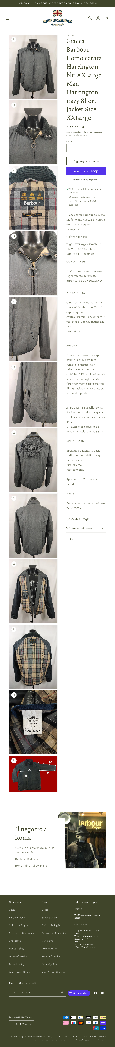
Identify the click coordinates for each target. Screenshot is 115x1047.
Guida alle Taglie (18, 925)
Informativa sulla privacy (94, 1036)
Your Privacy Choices (20, 972)
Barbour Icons (17, 917)
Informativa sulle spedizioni (82, 1039)
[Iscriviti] (62, 992)
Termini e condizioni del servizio (49, 1039)
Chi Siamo (15, 941)
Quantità (70, 141)
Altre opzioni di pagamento (86, 179)
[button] (8, 18)
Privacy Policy (16, 948)
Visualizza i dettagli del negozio (82, 203)
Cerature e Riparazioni (22, 933)
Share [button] (72, 539)
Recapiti (102, 1039)
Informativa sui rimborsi (67, 1036)
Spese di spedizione (93, 131)
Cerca (12, 910)
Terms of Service (18, 956)
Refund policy (16, 964)
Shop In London (26, 1036)
